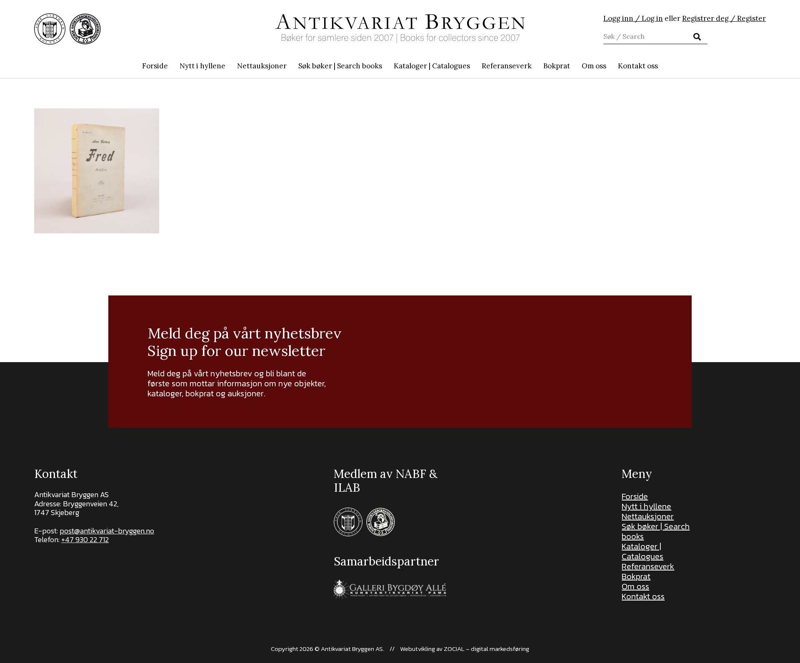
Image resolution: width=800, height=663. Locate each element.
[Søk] (697, 36)
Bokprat (636, 576)
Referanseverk (648, 566)
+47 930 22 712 (85, 539)
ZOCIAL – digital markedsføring (486, 648)
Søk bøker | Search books (656, 531)
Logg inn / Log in (633, 18)
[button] (386, 65)
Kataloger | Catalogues (642, 551)
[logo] (400, 28)
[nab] (85, 29)
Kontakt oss (643, 596)
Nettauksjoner (648, 516)
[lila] (49, 29)
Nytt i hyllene (646, 506)
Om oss (635, 586)
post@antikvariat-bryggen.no (107, 530)
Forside (635, 496)
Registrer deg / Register (724, 18)
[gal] (391, 589)
